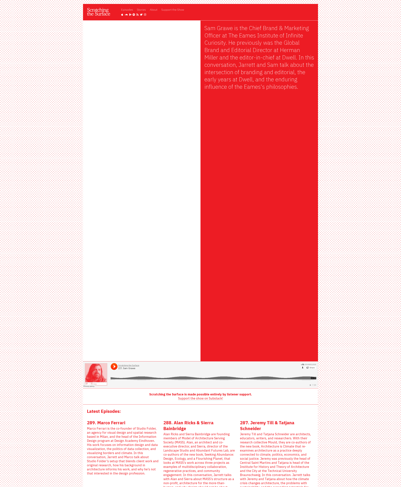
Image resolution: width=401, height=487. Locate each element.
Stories (141, 9)
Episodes (127, 9)
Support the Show (172, 9)
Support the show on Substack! (200, 398)
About (153, 9)
